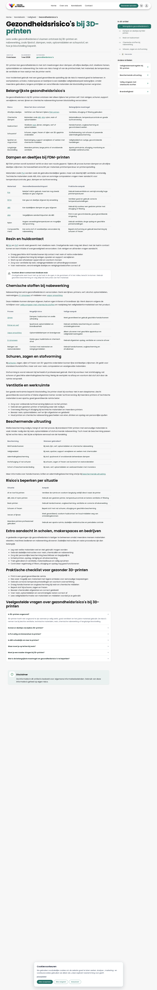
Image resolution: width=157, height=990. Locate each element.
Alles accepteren (45, 982)
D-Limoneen (24, 295)
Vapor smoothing (14, 333)
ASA (43, 117)
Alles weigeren (61, 982)
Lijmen (10, 317)
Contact (89, 5)
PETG (9, 200)
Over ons (64, 5)
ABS (39, 117)
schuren (12, 363)
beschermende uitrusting (94, 474)
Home (53, 5)
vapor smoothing (55, 295)
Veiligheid (31, 17)
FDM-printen (54, 112)
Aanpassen (75, 982)
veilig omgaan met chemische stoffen (37, 304)
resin (34, 125)
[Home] (16, 6)
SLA (10, 245)
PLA (23, 173)
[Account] (146, 6)
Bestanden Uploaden (128, 6)
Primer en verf (13, 325)
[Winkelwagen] (141, 6)
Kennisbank (76, 5)
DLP (16, 245)
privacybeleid (41, 977)
